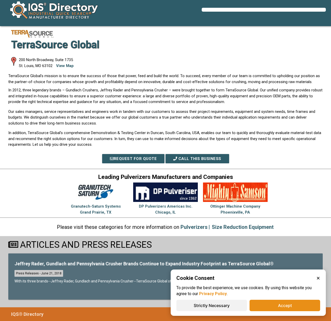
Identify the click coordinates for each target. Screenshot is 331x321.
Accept (285, 305)
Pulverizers (194, 227)
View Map (65, 65)
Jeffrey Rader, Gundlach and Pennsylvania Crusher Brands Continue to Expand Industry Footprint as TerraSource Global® (144, 263)
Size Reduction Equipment (243, 227)
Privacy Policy (213, 293)
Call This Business (199, 158)
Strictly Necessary (212, 305)
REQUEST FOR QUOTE (135, 158)
